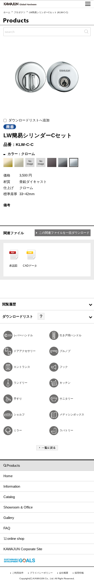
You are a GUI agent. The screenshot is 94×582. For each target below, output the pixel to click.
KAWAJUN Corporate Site (22, 549)
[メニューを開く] (88, 4)
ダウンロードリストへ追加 (28, 120)
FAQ (6, 528)
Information (11, 486)
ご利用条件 (18, 573)
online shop (15, 538)
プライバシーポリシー (41, 573)
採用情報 (79, 573)
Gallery (8, 518)
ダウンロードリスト (17, 316)
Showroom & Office (18, 507)
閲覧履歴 (9, 304)
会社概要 (63, 573)
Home (8, 476)
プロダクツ (19, 12)
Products (13, 465)
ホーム (6, 12)
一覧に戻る (47, 447)
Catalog (9, 497)
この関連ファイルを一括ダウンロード (64, 232)
